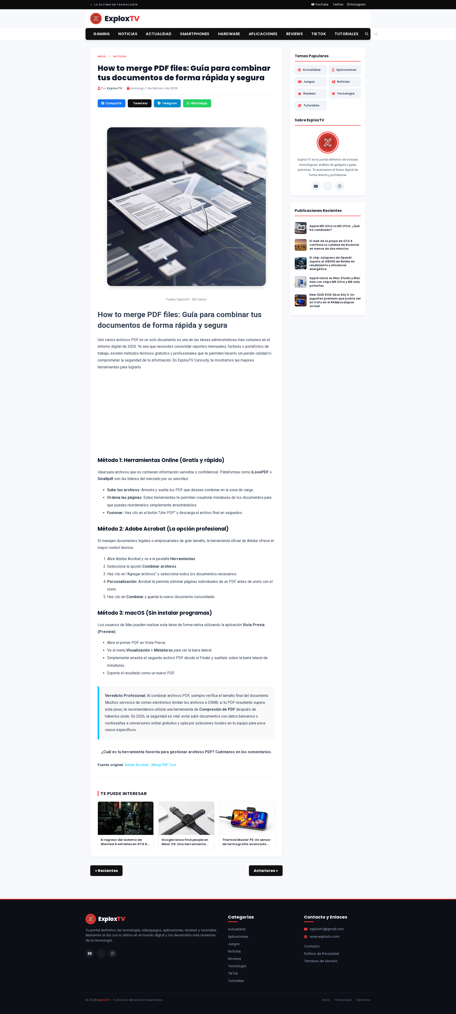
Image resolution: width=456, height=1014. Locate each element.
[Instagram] (339, 186)
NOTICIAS (127, 34)
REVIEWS (294, 34)
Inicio (102, 56)
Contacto (312, 946)
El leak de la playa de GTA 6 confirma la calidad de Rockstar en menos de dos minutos (334, 245)
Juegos (309, 82)
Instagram (358, 4)
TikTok (233, 973)
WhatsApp (199, 103)
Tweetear (140, 103)
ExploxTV (103, 1000)
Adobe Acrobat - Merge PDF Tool (150, 765)
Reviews (309, 93)
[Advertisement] (186, 412)
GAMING (101, 34)
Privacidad (343, 1000)
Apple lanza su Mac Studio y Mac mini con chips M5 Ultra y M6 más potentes (334, 282)
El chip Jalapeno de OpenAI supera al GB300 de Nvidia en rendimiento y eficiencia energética (332, 263)
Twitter (337, 4)
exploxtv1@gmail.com (327, 929)
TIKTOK (318, 34)
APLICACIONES (263, 34)
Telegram (169, 103)
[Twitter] (327, 186)
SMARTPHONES (194, 34)
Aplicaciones (346, 70)
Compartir (114, 103)
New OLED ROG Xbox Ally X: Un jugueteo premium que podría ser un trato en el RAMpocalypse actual (335, 300)
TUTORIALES (346, 34)
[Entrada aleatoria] (376, 34)
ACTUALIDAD (158, 34)
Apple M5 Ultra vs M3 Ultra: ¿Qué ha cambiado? (334, 228)
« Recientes (106, 870)
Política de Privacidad (321, 954)
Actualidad (311, 70)
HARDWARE (229, 34)
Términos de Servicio (320, 961)
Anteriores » (266, 870)
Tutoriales (311, 105)
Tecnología (346, 93)
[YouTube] (315, 186)
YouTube (321, 4)
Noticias (119, 56)
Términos (363, 1000)
